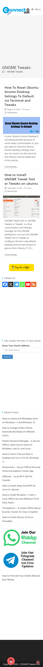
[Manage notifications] (38, 662)
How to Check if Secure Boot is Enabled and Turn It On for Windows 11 (20, 458)
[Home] (3, 71)
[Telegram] (16, 284)
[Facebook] (5, 284)
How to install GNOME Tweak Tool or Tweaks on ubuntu (21, 179)
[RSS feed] (33, 284)
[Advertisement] (21, 42)
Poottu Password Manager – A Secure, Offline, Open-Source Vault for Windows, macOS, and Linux (21, 444)
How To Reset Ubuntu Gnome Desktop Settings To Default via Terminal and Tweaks (21, 96)
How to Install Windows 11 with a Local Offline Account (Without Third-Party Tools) (20, 498)
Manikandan (12, 112)
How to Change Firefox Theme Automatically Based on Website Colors (18, 431)
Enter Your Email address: (16, 345)
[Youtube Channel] (28, 284)
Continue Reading (11, 167)
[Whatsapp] (22, 284)
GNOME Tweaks (15, 71)
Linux (27, 109)
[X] (10, 284)
